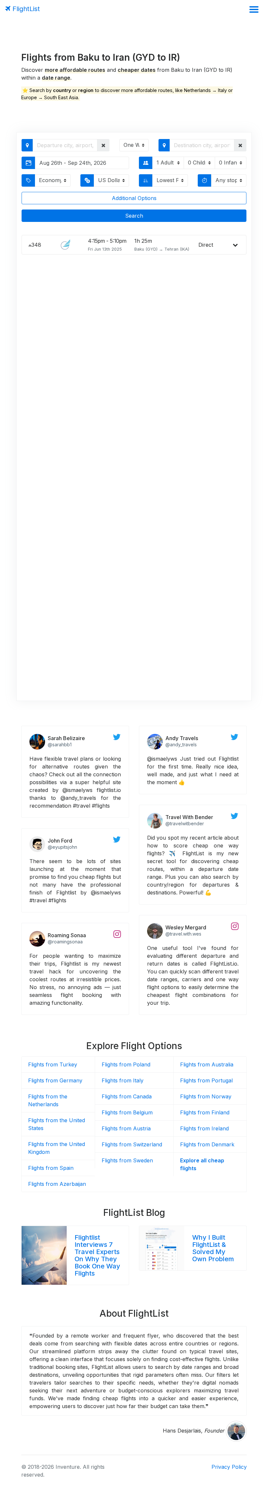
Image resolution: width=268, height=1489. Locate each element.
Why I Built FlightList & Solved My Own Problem (213, 1248)
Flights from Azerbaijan (57, 1184)
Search (134, 215)
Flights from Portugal (206, 1080)
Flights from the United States (56, 1124)
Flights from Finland (204, 1112)
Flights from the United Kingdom (56, 1148)
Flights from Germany (55, 1080)
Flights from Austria (126, 1128)
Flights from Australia (206, 1064)
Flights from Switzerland (132, 1144)
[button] (103, 145)
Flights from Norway (205, 1096)
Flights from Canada (127, 1096)
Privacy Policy (229, 1467)
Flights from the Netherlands (47, 1100)
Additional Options (134, 198)
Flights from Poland (126, 1064)
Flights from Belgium (127, 1112)
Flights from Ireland (204, 1128)
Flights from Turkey (52, 1064)
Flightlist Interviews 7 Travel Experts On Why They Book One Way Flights (97, 1255)
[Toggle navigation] (253, 9)
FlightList (25, 9)
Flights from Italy (122, 1080)
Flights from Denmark (207, 1144)
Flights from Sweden (127, 1160)
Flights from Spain (51, 1168)
